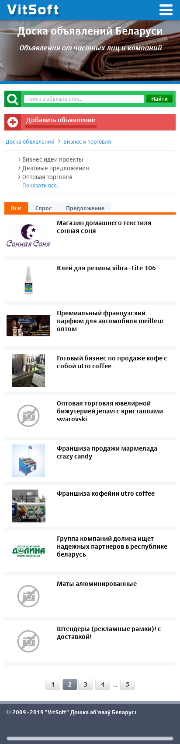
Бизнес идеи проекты (52, 159)
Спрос (43, 208)
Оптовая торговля (47, 176)
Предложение (85, 208)
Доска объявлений (30, 141)
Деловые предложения (55, 168)
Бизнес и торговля (87, 141)
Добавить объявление (60, 120)
